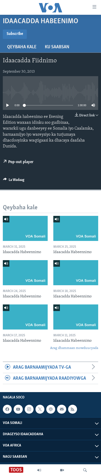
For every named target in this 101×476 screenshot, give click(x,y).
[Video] (62, 470)
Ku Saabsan (57, 47)
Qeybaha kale (21, 47)
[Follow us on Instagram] (29, 409)
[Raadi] (85, 470)
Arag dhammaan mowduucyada (74, 348)
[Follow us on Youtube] (18, 409)
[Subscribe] (61, 409)
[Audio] (39, 470)
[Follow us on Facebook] (7, 409)
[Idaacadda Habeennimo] (25, 228)
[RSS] (72, 409)
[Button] (13, 180)
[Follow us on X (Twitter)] (39, 409)
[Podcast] (50, 409)
